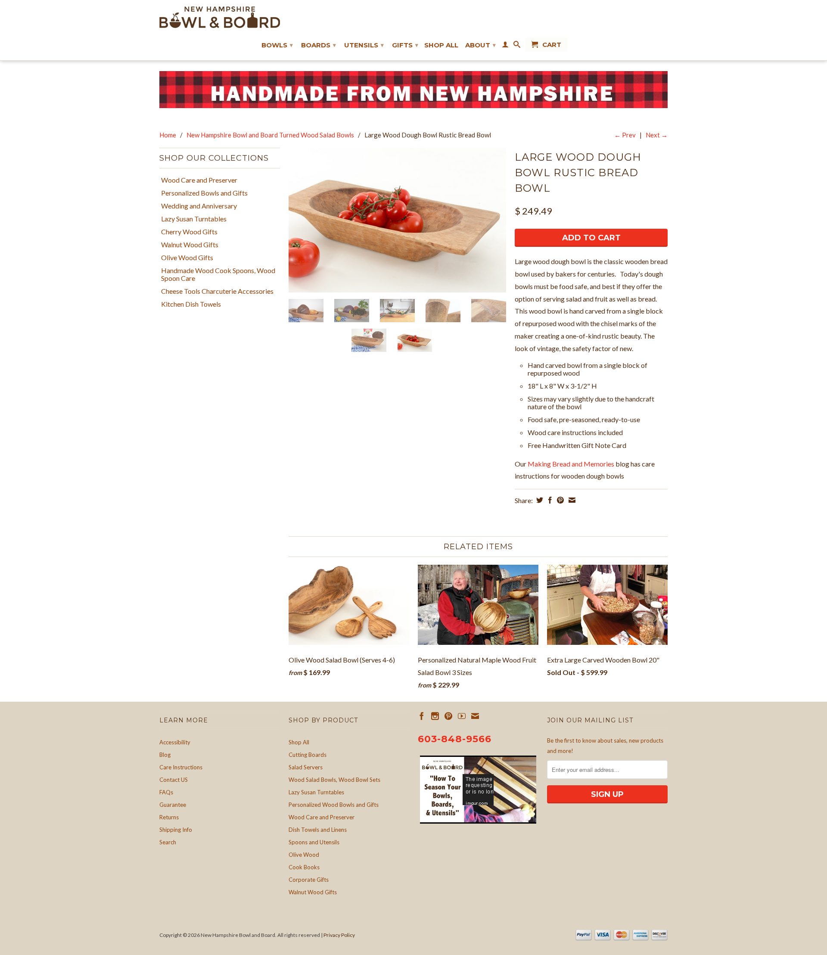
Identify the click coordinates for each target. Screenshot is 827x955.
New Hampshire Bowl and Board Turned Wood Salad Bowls (270, 135)
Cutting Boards (307, 754)
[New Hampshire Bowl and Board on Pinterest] (448, 716)
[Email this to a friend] (570, 500)
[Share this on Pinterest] (559, 500)
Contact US (173, 779)
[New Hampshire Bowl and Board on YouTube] (462, 716)
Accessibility (174, 742)
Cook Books (304, 867)
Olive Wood (304, 854)
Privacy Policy (339, 935)
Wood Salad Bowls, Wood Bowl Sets (334, 779)
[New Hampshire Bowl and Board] (219, 17)
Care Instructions (180, 767)
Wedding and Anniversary (199, 206)
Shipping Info (175, 829)
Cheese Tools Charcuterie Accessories (217, 291)
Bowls (277, 45)
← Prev (625, 135)
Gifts (405, 45)
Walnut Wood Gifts (189, 245)
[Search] (516, 46)
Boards (318, 45)
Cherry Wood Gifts (189, 232)
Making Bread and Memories (572, 464)
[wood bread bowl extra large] (397, 220)
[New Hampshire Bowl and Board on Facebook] (422, 716)
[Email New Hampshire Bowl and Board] (475, 716)
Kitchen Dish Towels (191, 304)
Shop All (441, 45)
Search (167, 842)
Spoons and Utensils (314, 842)
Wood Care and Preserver (199, 180)
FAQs (166, 792)
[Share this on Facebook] (548, 500)
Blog (165, 754)
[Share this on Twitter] (538, 500)
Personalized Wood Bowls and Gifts (334, 804)
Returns (169, 817)
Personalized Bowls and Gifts (204, 193)
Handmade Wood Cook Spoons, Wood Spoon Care (218, 274)
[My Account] (505, 46)
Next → (657, 135)
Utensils (364, 45)
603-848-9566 (454, 739)
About (480, 45)
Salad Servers (306, 767)
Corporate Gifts (309, 879)
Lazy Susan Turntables (194, 219)
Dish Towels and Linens (318, 829)
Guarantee (172, 804)
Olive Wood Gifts (187, 257)
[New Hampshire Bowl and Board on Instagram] (435, 716)
